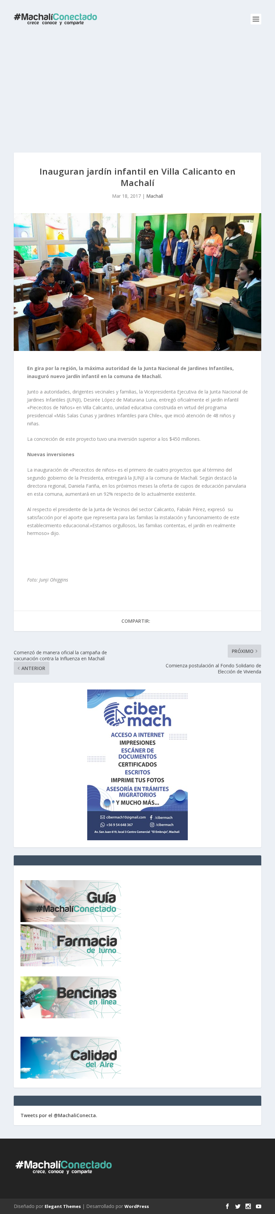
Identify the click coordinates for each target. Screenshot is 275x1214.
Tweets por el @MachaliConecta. (58, 1115)
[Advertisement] (137, 89)
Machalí (154, 196)
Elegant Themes (63, 1206)
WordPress (136, 1206)
